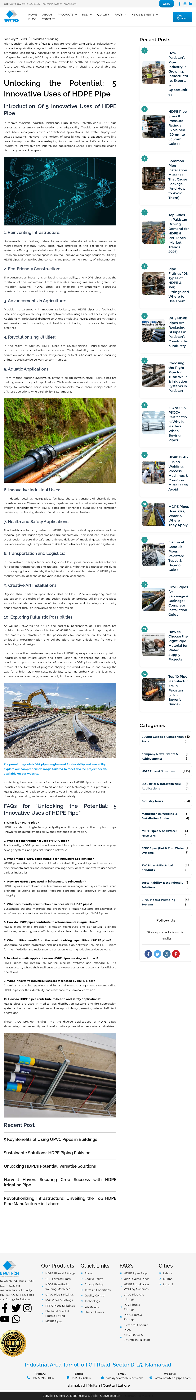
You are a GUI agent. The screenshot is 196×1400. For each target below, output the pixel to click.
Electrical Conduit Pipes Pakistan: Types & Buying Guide (176, 556)
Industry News (152, 801)
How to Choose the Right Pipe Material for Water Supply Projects (178, 645)
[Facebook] (179, 4)
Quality (103, 14)
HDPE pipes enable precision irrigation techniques (41, 926)
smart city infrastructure (28, 635)
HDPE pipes (103, 378)
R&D (85, 14)
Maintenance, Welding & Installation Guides (159, 816)
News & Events (142, 14)
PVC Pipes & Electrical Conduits (157, 867)
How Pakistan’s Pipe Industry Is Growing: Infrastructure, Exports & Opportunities (178, 73)
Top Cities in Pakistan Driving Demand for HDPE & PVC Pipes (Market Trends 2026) (178, 233)
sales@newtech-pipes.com (60, 3)
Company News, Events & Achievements (160, 756)
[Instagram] (185, 4)
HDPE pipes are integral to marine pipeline (37, 963)
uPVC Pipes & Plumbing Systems (158, 902)
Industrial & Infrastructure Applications (161, 786)
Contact (48, 19)
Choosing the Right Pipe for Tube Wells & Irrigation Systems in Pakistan (177, 377)
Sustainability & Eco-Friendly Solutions (162, 885)
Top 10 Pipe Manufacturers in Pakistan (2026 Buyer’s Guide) (178, 690)
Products (65, 14)
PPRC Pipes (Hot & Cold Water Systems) (163, 850)
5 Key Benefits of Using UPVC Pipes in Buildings (50, 1139)
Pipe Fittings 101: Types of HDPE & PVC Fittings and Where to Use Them (178, 285)
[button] (166, 3)
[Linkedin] (190, 4)
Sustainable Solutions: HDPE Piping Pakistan (47, 1152)
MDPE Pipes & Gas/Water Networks (159, 833)
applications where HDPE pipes (80, 146)
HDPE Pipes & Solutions (158, 771)
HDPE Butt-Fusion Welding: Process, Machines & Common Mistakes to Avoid (178, 473)
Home (32, 14)
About (47, 14)
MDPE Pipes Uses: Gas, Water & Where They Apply (178, 516)
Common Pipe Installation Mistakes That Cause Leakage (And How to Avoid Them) (177, 179)
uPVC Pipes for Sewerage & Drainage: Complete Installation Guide (178, 600)
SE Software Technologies (137, 1395)
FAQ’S (118, 14)
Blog (32, 19)
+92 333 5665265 (31, 3)
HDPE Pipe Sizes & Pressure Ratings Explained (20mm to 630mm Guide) (177, 128)
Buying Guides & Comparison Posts (163, 739)
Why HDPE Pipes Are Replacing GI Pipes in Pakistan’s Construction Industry (178, 332)
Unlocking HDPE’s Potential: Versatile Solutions (50, 1166)
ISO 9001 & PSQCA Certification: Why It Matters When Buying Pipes (177, 424)
